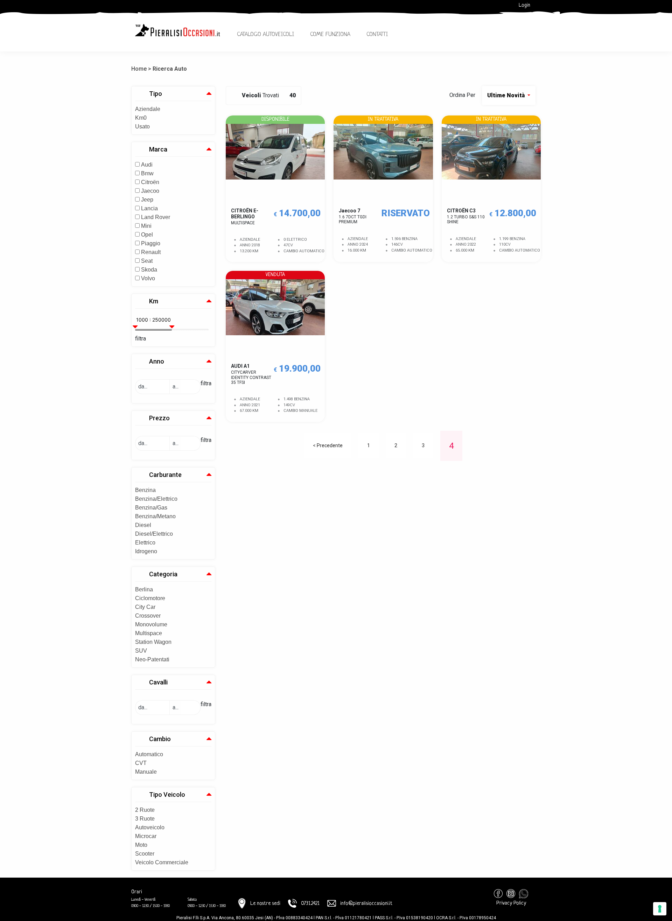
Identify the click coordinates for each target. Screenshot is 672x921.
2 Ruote (145, 810)
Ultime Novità (506, 95)
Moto (141, 845)
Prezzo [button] (159, 418)
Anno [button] (156, 361)
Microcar (145, 836)
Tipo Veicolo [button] (167, 794)
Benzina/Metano (155, 516)
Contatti (377, 34)
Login (524, 5)
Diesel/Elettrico (154, 534)
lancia (149, 208)
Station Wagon (153, 642)
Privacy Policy (511, 903)
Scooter (144, 854)
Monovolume (151, 624)
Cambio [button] (160, 739)
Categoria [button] (163, 574)
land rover (155, 217)
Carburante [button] (165, 474)
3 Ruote (145, 819)
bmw (147, 173)
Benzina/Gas (151, 508)
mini (146, 226)
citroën (150, 182)
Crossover (148, 616)
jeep (147, 200)
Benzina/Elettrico (156, 499)
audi (147, 165)
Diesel (143, 525)
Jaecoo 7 (352, 216)
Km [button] (153, 301)
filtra (140, 338)
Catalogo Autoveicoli (265, 34)
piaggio (150, 243)
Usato (142, 126)
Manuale (146, 772)
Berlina (144, 589)
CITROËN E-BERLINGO (244, 216)
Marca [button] (158, 149)
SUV (141, 651)
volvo (148, 278)
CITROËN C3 (466, 216)
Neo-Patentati (152, 659)
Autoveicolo (149, 827)
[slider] (136, 324)
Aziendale (147, 109)
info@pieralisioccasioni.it (366, 904)
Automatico (149, 754)
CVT (141, 763)
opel (147, 235)
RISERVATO (406, 213)
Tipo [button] (155, 93)
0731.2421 (310, 904)
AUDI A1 (251, 374)
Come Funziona (330, 34)
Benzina (145, 490)
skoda (149, 270)
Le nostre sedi (265, 904)
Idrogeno (146, 551)
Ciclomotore (150, 598)
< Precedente (328, 445)
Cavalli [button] (158, 682)
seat (147, 261)
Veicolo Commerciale (161, 862)
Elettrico (145, 543)
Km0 (141, 118)
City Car (145, 607)
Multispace (148, 633)
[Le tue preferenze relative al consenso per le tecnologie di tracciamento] (659, 908)
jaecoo (150, 191)
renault (151, 252)
